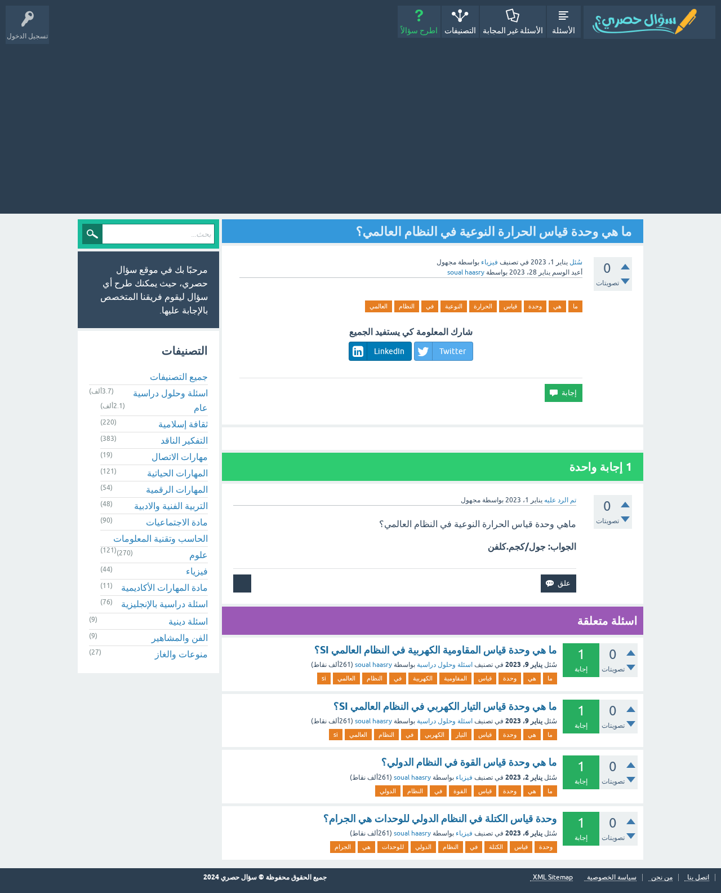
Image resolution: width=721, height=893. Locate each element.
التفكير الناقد (184, 440)
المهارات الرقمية (177, 489)
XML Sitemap (553, 877)
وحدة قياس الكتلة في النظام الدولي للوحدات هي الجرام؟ (440, 818)
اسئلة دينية (188, 621)
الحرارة (483, 306)
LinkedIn (389, 351)
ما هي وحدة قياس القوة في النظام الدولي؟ (469, 762)
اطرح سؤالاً (419, 30)
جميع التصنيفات (179, 377)
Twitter (452, 351)
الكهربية (423, 678)
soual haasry (373, 665)
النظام (407, 306)
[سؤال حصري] (649, 22)
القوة (460, 791)
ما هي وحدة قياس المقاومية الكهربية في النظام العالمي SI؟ (435, 650)
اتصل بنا (698, 877)
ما (575, 306)
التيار (461, 734)
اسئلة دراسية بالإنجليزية (164, 604)
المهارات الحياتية (177, 473)
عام (201, 408)
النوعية (453, 306)
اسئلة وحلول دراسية (445, 665)
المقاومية (455, 678)
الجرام (343, 846)
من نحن (662, 877)
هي (557, 306)
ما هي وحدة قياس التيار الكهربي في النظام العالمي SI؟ (445, 706)
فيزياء (489, 262)
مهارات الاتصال (180, 457)
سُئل (575, 262)
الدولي (388, 791)
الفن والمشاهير (180, 638)
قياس (510, 306)
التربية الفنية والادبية (171, 506)
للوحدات (393, 846)
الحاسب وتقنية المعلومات (160, 538)
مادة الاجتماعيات (177, 522)
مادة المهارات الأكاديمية (164, 587)
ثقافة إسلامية (183, 424)
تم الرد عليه (560, 500)
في (430, 306)
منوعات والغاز (181, 654)
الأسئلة (563, 30)
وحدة (535, 306)
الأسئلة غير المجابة (513, 30)
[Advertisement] (360, 123)
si (324, 678)
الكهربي (434, 734)
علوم (198, 555)
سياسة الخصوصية (612, 877)
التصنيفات (460, 30)
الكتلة (496, 846)
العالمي (379, 306)
